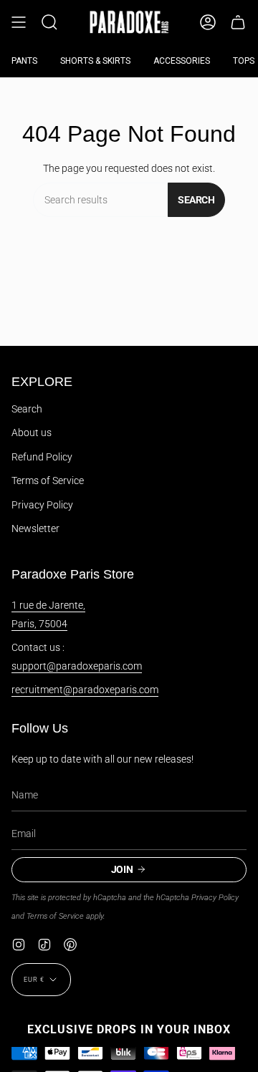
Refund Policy (41, 457)
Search (196, 200)
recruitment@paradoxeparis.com (84, 689)
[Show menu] (18, 22)
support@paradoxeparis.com (76, 666)
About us (31, 432)
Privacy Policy (42, 505)
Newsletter (35, 528)
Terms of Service (47, 480)
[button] (49, 22)
